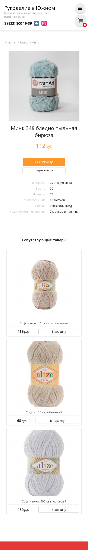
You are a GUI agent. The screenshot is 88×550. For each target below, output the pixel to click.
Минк (35, 42)
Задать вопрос (44, 170)
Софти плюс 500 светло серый (44, 501)
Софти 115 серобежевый (44, 412)
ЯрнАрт (25, 42)
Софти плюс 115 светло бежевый (44, 323)
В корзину (58, 331)
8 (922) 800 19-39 (18, 23)
